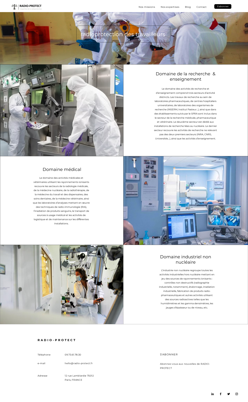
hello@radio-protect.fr (79, 363)
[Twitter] (228, 394)
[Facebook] (220, 394)
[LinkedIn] (212, 394)
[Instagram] (236, 394)
